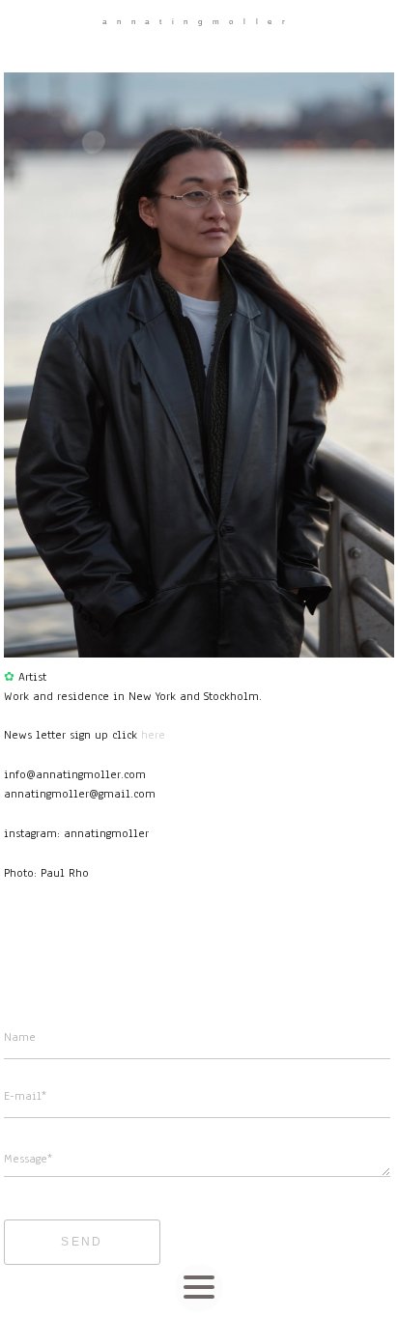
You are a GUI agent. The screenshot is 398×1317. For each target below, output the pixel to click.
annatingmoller (198, 21)
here (153, 735)
